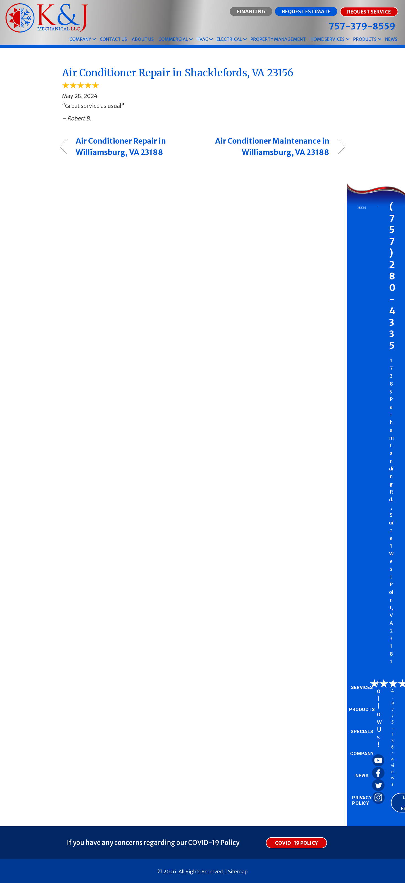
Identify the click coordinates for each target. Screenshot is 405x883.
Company (80, 39)
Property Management (278, 39)
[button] (94, 39)
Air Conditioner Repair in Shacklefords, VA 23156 (177, 73)
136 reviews (392, 759)
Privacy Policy (362, 800)
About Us (143, 39)
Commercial (173, 39)
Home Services (327, 39)
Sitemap (238, 871)
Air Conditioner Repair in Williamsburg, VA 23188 (121, 146)
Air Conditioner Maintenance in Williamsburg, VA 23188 (270, 146)
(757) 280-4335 (392, 276)
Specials (362, 731)
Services (362, 687)
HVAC (202, 39)
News (391, 39)
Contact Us (113, 39)
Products (365, 39)
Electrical (229, 39)
